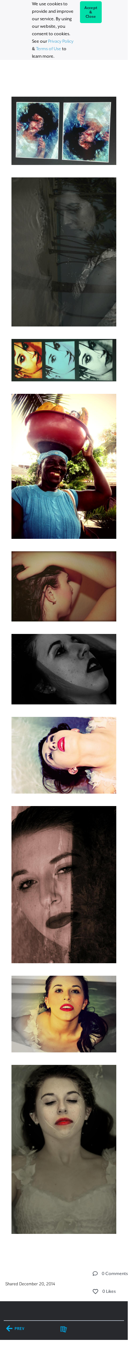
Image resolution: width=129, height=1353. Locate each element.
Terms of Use (48, 48)
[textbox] (64, 655)
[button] (95, 1273)
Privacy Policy (60, 41)
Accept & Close (91, 12)
